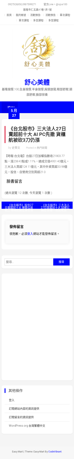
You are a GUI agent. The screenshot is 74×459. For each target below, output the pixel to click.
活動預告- (35, 14)
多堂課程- (38, 20)
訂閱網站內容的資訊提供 (24, 408)
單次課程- (65, 14)
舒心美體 (37, 82)
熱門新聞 (42, 147)
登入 (30, 234)
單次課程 (24, 20)
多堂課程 (53, 20)
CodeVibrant (55, 451)
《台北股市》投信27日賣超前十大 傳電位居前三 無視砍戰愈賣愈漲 (19, 206)
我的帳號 (21, 14)
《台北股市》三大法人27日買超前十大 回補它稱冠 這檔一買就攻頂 (55, 206)
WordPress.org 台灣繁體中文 (27, 425)
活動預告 (50, 14)
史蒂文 (16, 147)
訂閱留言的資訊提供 (21, 417)
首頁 (9, 14)
